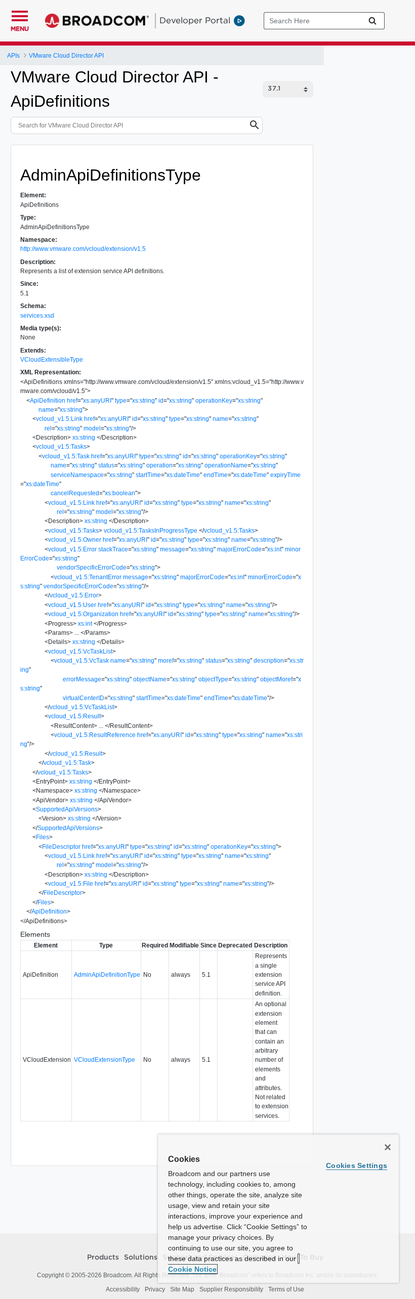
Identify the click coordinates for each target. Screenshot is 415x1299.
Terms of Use (286, 1289)
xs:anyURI (97, 400)
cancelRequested (75, 493)
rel (48, 428)
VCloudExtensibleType (51, 359)
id (160, 400)
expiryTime (285, 475)
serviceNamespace (77, 475)
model (92, 428)
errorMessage (82, 679)
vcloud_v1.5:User (72, 605)
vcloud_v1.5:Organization (83, 614)
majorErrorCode (239, 549)
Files (42, 837)
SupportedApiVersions (67, 809)
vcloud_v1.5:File (70, 883)
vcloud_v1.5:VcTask (81, 660)
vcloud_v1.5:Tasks (61, 446)
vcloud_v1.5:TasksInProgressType (150, 530)
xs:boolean (120, 493)
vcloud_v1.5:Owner (74, 539)
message (172, 549)
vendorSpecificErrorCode (92, 567)
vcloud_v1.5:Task (66, 456)
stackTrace (113, 549)
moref (166, 660)
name (46, 409)
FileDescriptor (61, 846)
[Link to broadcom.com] (97, 20)
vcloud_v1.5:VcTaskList (80, 651)
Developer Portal (194, 20)
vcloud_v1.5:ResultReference (95, 735)
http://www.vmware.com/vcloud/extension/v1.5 (83, 248)
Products (103, 1257)
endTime (215, 475)
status (106, 465)
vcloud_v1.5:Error (72, 549)
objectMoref (276, 679)
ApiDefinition (47, 400)
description (269, 660)
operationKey (213, 400)
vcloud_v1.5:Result (74, 716)
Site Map (182, 1289)
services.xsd (37, 315)
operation (159, 465)
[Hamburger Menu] (20, 14)
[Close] (388, 1147)
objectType (213, 679)
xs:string (143, 400)
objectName (150, 679)
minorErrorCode (270, 577)
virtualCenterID (83, 698)
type (121, 400)
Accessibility (123, 1289)
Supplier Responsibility (231, 1289)
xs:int (274, 549)
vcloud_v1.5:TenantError (87, 577)
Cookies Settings (356, 1165)
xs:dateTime (183, 475)
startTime (148, 475)
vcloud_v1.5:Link (59, 418)
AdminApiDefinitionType (107, 974)
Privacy (155, 1289)
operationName (225, 465)
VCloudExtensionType (104, 1059)
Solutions (140, 1257)
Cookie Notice (192, 1269)
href (72, 400)
